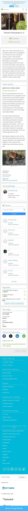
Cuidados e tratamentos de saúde (10, 434)
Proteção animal (6, 439)
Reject (17, 6)
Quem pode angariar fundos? (9, 379)
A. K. (9, 250)
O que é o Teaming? (7, 365)
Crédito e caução (6, 417)
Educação (4, 445)
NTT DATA (5, 414)
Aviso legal (5, 389)
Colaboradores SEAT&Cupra (9, 420)
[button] (25, 158)
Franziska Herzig (12, 220)
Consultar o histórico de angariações (14, 303)
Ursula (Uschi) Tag (12, 190)
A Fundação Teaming (7, 362)
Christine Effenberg (12, 260)
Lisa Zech (10, 270)
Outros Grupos (6, 463)
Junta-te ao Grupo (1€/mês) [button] (14, 508)
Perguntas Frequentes (7, 386)
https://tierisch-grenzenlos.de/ (9, 180)
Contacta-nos (5, 392)
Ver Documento (5, 176)
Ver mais (14, 281)
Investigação (5, 457)
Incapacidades (5, 442)
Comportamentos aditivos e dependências (13, 431)
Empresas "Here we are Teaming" (10, 400)
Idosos (4, 460)
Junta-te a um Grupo (7, 376)
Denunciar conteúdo (21, 351)
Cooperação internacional (8, 436)
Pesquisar (14, 213)
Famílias (4, 448)
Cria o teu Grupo (6, 373)
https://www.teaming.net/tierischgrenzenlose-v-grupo (14, 345)
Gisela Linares (11, 230)
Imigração (4, 454)
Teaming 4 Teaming (7, 403)
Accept (11, 6)
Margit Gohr (11, 240)
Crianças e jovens (6, 451)
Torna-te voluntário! (7, 406)
